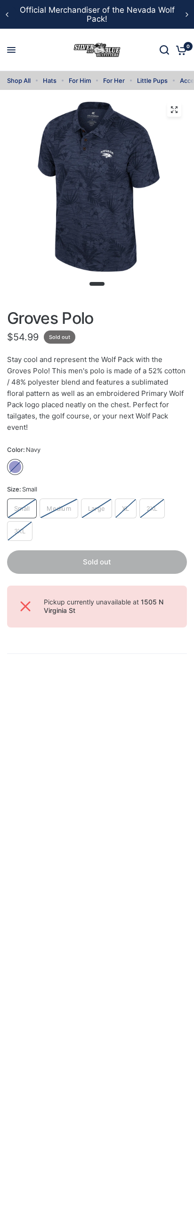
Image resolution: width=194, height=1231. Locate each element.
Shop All (19, 80)
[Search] (164, 50)
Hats (50, 80)
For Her (114, 80)
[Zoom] (174, 110)
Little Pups (152, 80)
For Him (80, 80)
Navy (15, 467)
